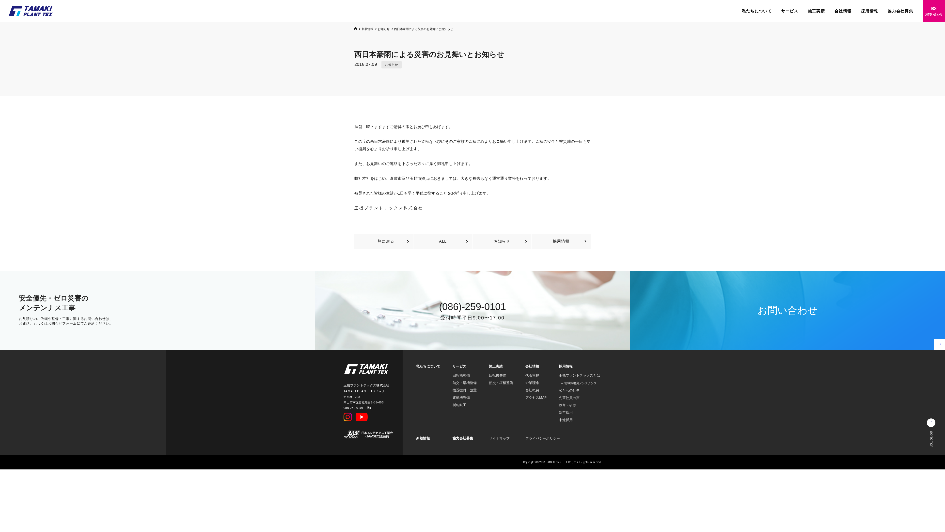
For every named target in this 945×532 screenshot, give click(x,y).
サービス (789, 11)
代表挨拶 (532, 375)
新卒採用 (566, 413)
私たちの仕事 (569, 390)
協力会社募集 (900, 11)
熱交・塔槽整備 (465, 383)
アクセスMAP (536, 397)
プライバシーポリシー (542, 438)
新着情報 (367, 29)
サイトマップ (499, 438)
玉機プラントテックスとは (579, 375)
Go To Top (931, 439)
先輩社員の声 (569, 398)
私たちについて (757, 11)
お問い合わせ (934, 14)
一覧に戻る (384, 241)
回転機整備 (461, 375)
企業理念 (532, 383)
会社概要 (532, 390)
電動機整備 (461, 397)
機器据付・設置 (465, 390)
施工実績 (816, 11)
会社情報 (843, 11)
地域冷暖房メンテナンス (580, 383)
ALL (443, 241)
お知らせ (384, 29)
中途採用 (566, 420)
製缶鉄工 (459, 405)
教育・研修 (567, 405)
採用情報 (869, 11)
